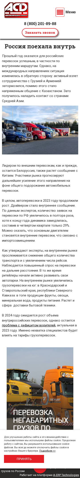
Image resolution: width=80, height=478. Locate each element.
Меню (71, 12)
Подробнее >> (47, 450)
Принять (24, 459)
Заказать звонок (40, 32)
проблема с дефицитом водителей (28, 325)
